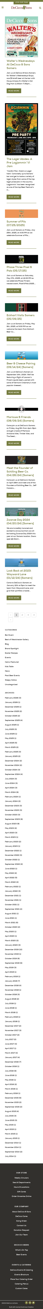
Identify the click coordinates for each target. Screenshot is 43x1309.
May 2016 (9, 1080)
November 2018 (12, 990)
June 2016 (9, 1075)
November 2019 (12, 954)
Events (8, 657)
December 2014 (12, 1143)
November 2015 (12, 1102)
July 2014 (9, 1156)
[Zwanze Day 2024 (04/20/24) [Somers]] (21, 512)
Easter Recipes (11, 653)
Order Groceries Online (21, 1196)
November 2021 (12, 900)
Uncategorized (11, 684)
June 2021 (9, 918)
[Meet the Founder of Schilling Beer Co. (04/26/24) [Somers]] (21, 460)
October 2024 (11, 770)
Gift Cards (21, 1191)
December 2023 (12, 806)
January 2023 (11, 846)
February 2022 (11, 886)
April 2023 (9, 832)
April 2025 (9, 743)
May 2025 (9, 738)
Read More (13, 90)
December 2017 (11, 1026)
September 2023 (12, 819)
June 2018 (9, 1008)
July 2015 (9, 1116)
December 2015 (11, 1098)
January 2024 (11, 801)
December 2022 (12, 850)
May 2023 (9, 828)
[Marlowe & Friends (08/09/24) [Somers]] (21, 409)
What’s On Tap (21, 1250)
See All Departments (21, 1182)
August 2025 (10, 725)
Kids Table (9, 666)
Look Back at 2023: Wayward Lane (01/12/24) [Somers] (19, 574)
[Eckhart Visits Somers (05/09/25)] (21, 307)
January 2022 (11, 891)
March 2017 (10, 1053)
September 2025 (12, 720)
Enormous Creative (27, 1307)
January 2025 (11, 756)
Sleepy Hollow (11, 680)
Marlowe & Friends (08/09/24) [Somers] (20, 418)
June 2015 (9, 1120)
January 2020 (11, 945)
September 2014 (12, 1152)
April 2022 (9, 877)
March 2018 (10, 1012)
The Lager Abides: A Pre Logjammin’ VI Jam (19, 162)
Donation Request (21, 1230)
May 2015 (9, 1125)
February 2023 (11, 841)
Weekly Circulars (21, 1178)
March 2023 (10, 837)
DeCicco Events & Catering (21, 1270)
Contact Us (21, 1225)
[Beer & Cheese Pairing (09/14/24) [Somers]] (21, 355)
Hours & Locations (21, 1187)
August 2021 (10, 913)
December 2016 (12, 1062)
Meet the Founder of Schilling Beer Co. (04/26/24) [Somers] (20, 471)
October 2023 (11, 814)
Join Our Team (21, 2)
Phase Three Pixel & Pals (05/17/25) (19, 268)
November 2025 (12, 711)
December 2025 (12, 707)
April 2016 (9, 1084)
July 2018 (9, 1003)
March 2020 (10, 940)
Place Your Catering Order (21, 1279)
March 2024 (10, 792)
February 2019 (11, 976)
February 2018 (11, 1017)
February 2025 (11, 752)
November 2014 (12, 1147)
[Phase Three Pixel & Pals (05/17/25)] (21, 259)
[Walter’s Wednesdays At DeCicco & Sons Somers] (21, 36)
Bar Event (9, 635)
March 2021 (10, 922)
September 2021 (12, 909)
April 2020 (9, 936)
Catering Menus (21, 1284)
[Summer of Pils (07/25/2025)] (21, 213)
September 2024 (12, 774)
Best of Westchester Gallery (17, 639)
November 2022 (12, 855)
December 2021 (12, 895)
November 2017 (11, 1030)
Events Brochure (21, 1274)
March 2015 (10, 1134)
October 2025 (11, 716)
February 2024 (11, 797)
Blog (7, 644)
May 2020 (9, 931)
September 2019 (12, 963)
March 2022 (10, 882)
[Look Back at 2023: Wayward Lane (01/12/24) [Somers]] (21, 563)
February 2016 (11, 1093)
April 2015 (9, 1129)
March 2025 (10, 747)
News (7, 671)
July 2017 (9, 1039)
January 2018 (11, 1021)
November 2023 (12, 810)
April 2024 (9, 788)
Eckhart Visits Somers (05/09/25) (21, 317)
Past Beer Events (12, 675)
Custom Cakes (21, 1288)
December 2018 (12, 985)
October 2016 (11, 1066)
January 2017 (11, 1057)
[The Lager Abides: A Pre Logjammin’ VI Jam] (21, 129)
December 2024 (12, 761)
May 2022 (9, 873)
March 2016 (10, 1089)
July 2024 (9, 779)
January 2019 (11, 981)
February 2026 (11, 698)
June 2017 (9, 1044)
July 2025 (9, 729)
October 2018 (11, 994)
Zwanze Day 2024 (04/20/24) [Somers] (20, 521)
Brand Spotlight (12, 648)
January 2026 (11, 702)
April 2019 (9, 972)
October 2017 (11, 1035)
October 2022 (11, 859)
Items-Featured (12, 662)
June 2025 (10, 734)
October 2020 (11, 927)
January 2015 (11, 1138)
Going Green (21, 1221)
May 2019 (9, 967)
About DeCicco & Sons (21, 1211)
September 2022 (12, 864)
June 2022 (10, 868)
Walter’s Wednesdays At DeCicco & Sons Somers (21, 64)
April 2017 (9, 1048)
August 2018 (10, 999)
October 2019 (11, 958)
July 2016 (9, 1071)
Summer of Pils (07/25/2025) (16, 223)
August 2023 (11, 823)
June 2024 (10, 783)
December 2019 (12, 949)
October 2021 (11, 904)
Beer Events (21, 1254)
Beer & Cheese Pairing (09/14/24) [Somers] (21, 365)
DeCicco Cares (21, 1216)
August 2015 (10, 1111)
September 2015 (12, 1107)
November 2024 (12, 765)
